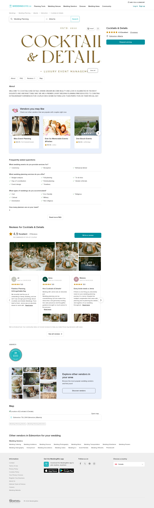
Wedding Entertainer (109, 444)
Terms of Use (13, 466)
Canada (120, 464)
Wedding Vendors (70, 6)
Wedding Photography (61, 444)
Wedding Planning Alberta (17, 424)
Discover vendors (79, 391)
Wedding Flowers (124, 444)
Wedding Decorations (45, 448)
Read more (29, 305)
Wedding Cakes (60, 448)
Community (106, 6)
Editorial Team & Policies (17, 484)
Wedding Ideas (94, 6)
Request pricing (126, 42)
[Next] (98, 133)
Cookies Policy (14, 472)
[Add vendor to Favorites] (98, 28)
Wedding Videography (16, 448)
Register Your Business (17, 478)
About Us (12, 481)
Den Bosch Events (84, 138)
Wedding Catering (15, 444)
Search (75, 19)
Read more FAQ (55, 217)
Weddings (12, 13)
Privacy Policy (13, 469)
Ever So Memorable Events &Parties (56, 140)
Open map (95, 414)
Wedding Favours (45, 444)
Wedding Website (15, 490)
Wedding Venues (54, 6)
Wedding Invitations (30, 444)
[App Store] (51, 472)
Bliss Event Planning (22, 138)
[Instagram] (94, 464)
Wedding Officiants (97, 448)
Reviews (31, 78)
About (13, 78)
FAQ (21, 78)
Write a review (87, 235)
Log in (135, 6)
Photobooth (110, 448)
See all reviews (54, 334)
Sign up (142, 6)
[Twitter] (85, 464)
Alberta (35, 13)
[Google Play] (66, 472)
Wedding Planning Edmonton (36, 424)
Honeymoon (31, 448)
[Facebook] (80, 464)
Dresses (83, 6)
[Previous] (12, 133)
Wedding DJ (72, 448)
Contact (11, 463)
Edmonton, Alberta (116, 36)
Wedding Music (76, 444)
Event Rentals (83, 448)
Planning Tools (39, 6)
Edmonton (44, 13)
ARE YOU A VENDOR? (137, 2)
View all (92, 70)
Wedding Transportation (92, 444)
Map (41, 78)
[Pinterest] (89, 464)
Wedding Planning (25, 13)
